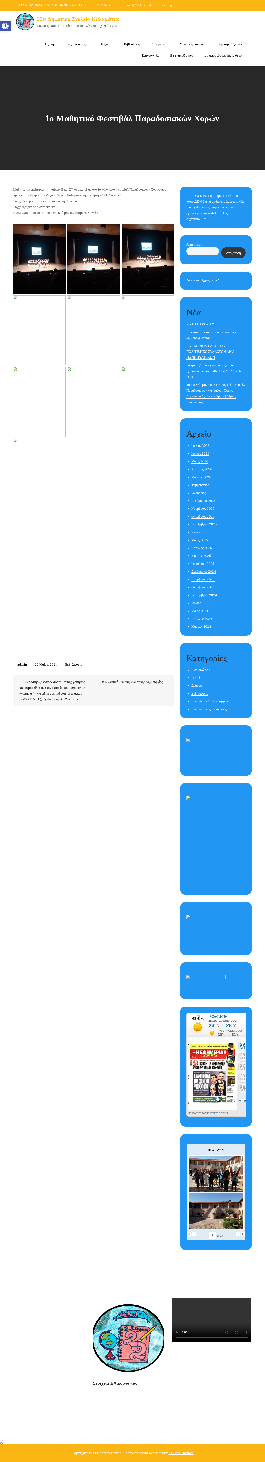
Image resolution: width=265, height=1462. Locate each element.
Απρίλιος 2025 (201, 548)
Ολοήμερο (158, 44)
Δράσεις (196, 685)
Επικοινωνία (150, 55)
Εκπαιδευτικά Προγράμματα (210, 701)
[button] (5, 26)
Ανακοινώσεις (200, 670)
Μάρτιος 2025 (201, 556)
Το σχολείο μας (75, 44)
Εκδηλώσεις (73, 664)
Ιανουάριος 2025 (202, 563)
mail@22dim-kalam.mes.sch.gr (150, 5)
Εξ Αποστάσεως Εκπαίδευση (223, 55)
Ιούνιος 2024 (200, 603)
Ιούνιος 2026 (200, 453)
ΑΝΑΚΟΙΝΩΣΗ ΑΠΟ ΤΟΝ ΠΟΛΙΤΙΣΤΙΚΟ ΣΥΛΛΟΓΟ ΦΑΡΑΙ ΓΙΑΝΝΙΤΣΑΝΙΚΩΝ (210, 351)
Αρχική (49, 44)
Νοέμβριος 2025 (202, 508)
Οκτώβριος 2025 (202, 516)
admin (22, 664)
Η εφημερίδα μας (181, 55)
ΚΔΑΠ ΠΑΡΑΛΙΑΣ (200, 324)
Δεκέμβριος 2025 (203, 501)
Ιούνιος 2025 (200, 532)
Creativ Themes (181, 1453)
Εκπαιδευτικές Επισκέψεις (209, 709)
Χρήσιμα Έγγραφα (230, 44)
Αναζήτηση (194, 244)
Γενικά (195, 678)
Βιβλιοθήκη (132, 44)
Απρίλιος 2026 (201, 469)
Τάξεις (105, 44)
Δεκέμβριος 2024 (203, 571)
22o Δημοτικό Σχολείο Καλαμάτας (78, 19)
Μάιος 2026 (199, 461)
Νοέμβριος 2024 (203, 579)
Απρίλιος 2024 (201, 619)
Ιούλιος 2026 (200, 445)
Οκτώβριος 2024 (203, 587)
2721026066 (106, 5)
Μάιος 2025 (199, 540)
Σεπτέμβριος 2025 (204, 524)
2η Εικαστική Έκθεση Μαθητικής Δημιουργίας (131, 682)
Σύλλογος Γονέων (192, 44)
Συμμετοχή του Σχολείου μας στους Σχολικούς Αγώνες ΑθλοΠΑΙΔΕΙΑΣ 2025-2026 (215, 371)
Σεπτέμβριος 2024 (204, 595)
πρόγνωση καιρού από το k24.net (217, 1119)
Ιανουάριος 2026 (202, 493)
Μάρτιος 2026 (201, 477)
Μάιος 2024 (199, 611)
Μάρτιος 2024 (201, 626)
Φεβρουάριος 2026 (204, 485)
